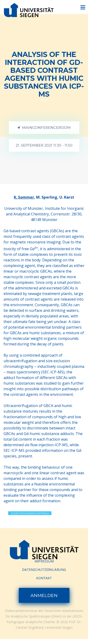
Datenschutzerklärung (44, 569)
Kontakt (44, 578)
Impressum (44, 561)
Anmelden (44, 595)
